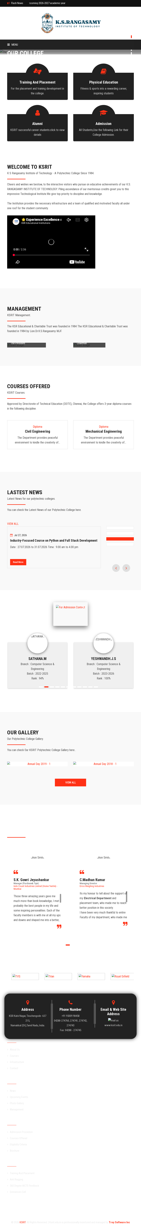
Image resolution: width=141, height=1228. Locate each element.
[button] (58, 607)
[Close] (87, 602)
